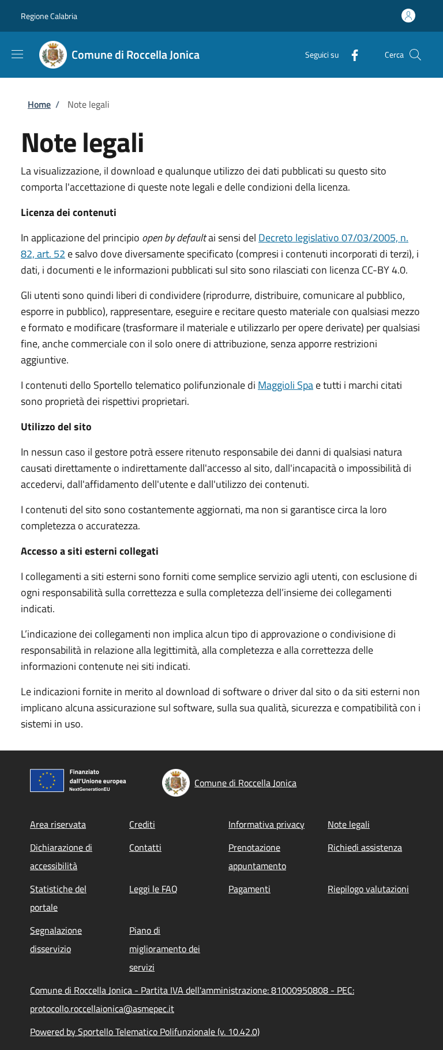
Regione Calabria (49, 16)
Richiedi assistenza (365, 847)
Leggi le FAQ (153, 889)
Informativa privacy (266, 824)
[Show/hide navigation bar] (17, 54)
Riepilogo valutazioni (368, 889)
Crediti (142, 824)
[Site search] (415, 55)
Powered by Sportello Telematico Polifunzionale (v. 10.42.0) (145, 1031)
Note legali (349, 824)
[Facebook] (350, 54)
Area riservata (58, 824)
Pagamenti (249, 889)
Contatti (145, 847)
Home (39, 104)
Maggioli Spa (285, 385)
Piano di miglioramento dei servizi (164, 948)
